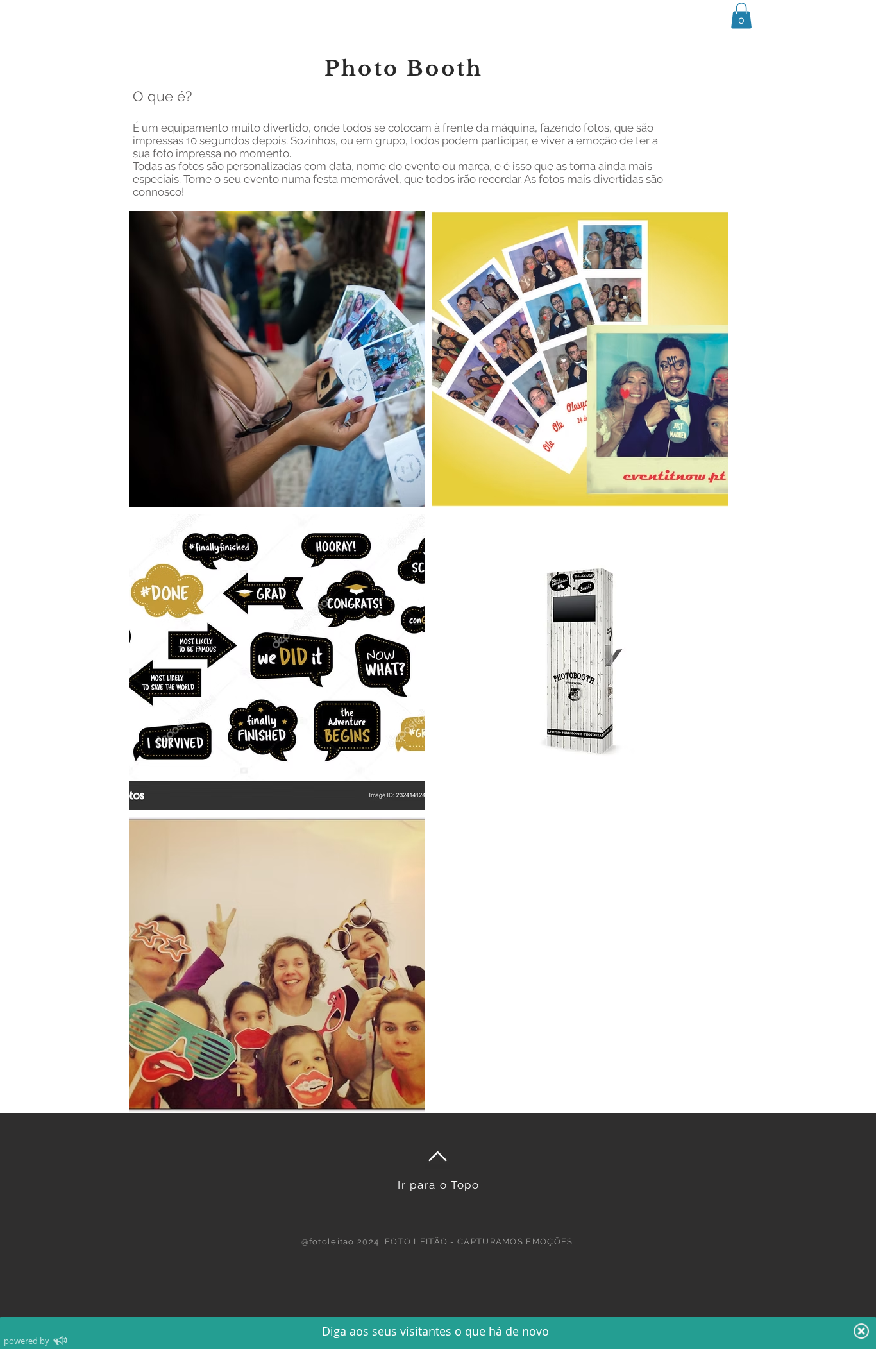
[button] (741, 16)
